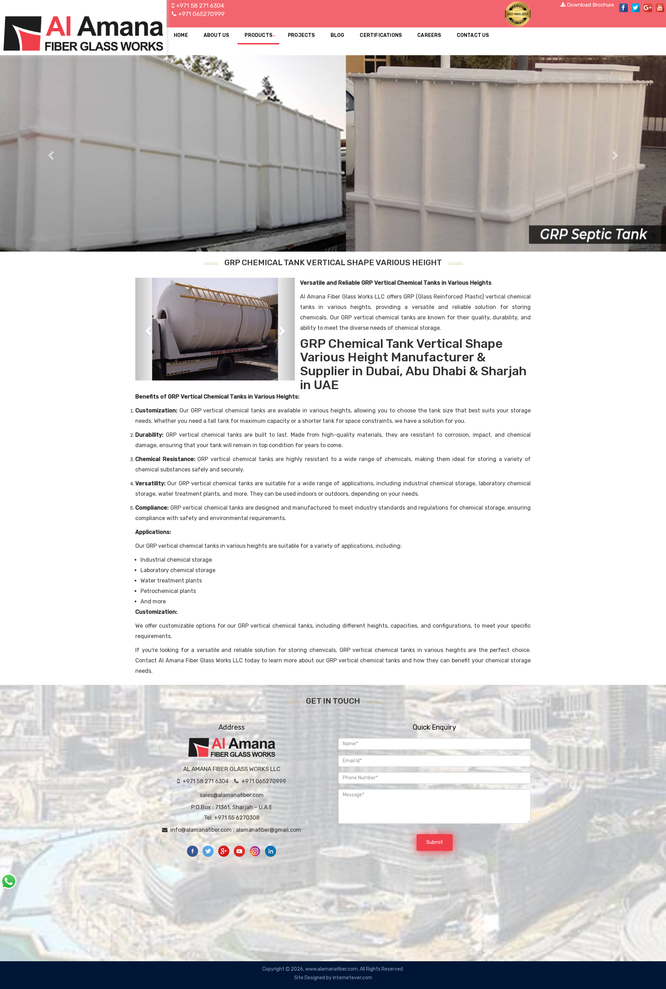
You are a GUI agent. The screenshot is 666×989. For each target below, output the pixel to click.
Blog (337, 35)
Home (181, 35)
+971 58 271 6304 (201, 5)
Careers (429, 35)
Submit (434, 842)
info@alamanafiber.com (201, 830)
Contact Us (473, 35)
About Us (216, 35)
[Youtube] (240, 851)
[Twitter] (208, 851)
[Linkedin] (270, 851)
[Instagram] (255, 851)
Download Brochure (589, 5)
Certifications (381, 35)
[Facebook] (193, 851)
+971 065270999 (201, 13)
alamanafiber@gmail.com (268, 830)
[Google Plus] (224, 851)
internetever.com (352, 978)
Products (258, 35)
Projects (301, 35)
